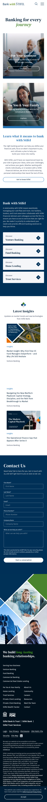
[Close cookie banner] (45, 788)
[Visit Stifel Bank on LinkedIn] (21, 735)
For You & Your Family (11, 687)
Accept (23, 797)
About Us (27, 687)
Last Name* (7, 492)
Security (6, 736)
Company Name (9, 520)
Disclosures (24, 731)
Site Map (14, 736)
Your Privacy (14, 731)
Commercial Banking (11, 677)
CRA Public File (37, 731)
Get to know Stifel (23, 179)
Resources (28, 699)
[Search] (36, 4)
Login (5, 731)
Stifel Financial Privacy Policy (32, 792)
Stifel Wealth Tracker (11, 707)
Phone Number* (9, 511)
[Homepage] (13, 4)
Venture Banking (9, 669)
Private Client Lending (12, 699)
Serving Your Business (11, 665)
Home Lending (8, 691)
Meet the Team (30, 703)
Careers (27, 695)
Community (28, 691)
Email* (6, 501)
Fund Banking (8, 673)
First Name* (7, 482)
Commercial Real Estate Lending (16, 681)
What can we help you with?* (13, 529)
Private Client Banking (12, 703)
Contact (27, 707)
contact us (6, 749)
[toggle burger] (42, 4)
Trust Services (8, 695)
